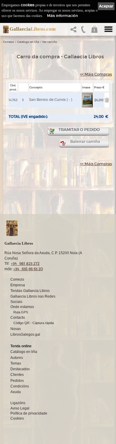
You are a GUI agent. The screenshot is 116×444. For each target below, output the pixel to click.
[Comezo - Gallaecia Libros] (4, 29)
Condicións (19, 386)
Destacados (20, 369)
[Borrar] (106, 101)
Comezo (8, 41)
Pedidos (17, 380)
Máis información (62, 15)
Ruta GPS (20, 312)
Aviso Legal (19, 408)
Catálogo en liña (28, 41)
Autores (16, 357)
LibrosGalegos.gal (25, 334)
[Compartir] (75, 31)
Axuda (15, 392)
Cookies (17, 418)
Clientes (17, 374)
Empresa (17, 285)
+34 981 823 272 (25, 263)
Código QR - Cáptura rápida (33, 323)
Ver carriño (49, 41)
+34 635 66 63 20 (28, 269)
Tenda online (21, 346)
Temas (15, 363)
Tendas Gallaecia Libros (30, 291)
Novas (15, 329)
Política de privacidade (28, 413)
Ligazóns (17, 403)
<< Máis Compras (96, 74)
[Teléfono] (83, 31)
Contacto (17, 317)
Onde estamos (22, 307)
